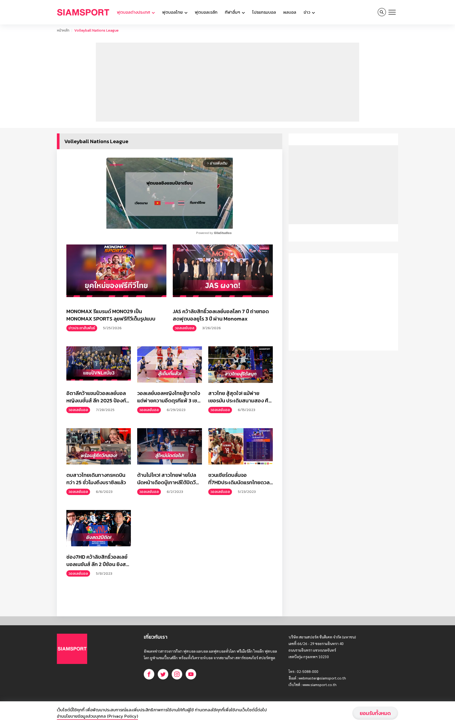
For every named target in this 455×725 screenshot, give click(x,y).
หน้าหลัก (63, 30)
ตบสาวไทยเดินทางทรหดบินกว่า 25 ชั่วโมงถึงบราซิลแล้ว (96, 478)
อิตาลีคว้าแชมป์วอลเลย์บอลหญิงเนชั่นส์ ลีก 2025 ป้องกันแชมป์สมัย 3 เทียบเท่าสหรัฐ (97, 396)
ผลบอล (289, 12)
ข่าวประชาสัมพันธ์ (81, 328)
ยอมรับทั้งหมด (375, 713)
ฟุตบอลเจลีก (206, 12)
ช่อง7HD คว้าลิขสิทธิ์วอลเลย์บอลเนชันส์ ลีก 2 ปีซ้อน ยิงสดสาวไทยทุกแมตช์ (97, 560)
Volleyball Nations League (96, 30)
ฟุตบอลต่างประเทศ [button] (134, 12)
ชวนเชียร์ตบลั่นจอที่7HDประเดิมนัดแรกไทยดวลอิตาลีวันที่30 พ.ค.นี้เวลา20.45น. (239, 478)
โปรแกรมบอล (264, 12)
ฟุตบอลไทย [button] (173, 12)
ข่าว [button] (307, 12)
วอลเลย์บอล (184, 328)
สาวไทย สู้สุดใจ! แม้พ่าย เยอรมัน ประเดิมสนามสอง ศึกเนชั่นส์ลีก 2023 (239, 396)
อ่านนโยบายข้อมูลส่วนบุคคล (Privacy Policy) (97, 716)
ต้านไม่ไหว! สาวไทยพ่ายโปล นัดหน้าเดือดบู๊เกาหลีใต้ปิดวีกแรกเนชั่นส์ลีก (168, 478)
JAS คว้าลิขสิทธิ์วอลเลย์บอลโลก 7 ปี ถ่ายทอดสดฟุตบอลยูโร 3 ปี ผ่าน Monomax (221, 315)
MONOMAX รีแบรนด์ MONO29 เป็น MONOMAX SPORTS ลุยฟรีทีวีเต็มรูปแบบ (110, 315)
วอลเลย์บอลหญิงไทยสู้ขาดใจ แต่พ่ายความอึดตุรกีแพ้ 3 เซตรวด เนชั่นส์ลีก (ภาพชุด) (169, 396)
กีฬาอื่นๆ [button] (233, 12)
